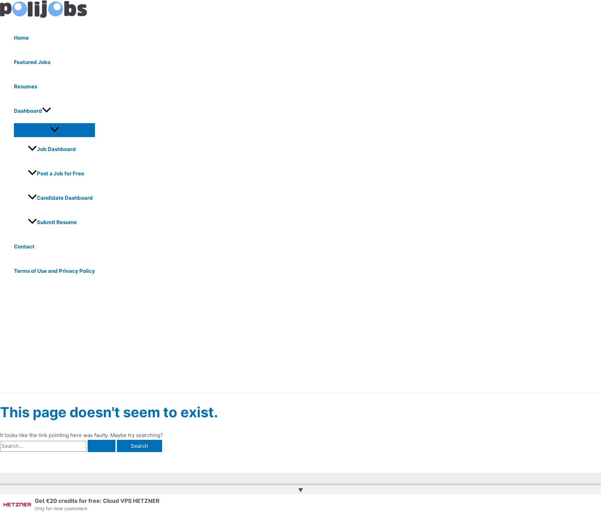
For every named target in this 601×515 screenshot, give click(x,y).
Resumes (25, 86)
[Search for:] (58, 446)
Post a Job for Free (60, 173)
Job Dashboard (56, 149)
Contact (24, 246)
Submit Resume (57, 222)
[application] (46, 111)
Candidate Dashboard (65, 198)
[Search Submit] (101, 446)
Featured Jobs (32, 62)
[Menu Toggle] (54, 129)
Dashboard (28, 111)
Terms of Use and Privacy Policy (54, 271)
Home (21, 37)
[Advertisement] (215, 340)
